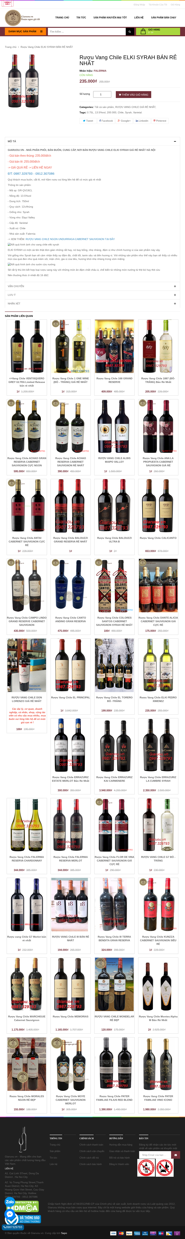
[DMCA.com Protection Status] (22, 1206)
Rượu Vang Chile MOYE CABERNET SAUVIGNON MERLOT (70, 1100)
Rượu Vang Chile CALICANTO (158, 537)
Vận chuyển (16, 286)
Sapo (64, 1233)
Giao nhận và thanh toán (122, 1151)
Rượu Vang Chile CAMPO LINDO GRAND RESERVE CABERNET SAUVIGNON (27, 621)
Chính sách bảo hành (90, 1164)
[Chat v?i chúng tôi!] (9, 1214)
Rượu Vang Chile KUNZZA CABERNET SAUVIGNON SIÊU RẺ (158, 940)
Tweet (89, 120)
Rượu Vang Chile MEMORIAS (70, 1016)
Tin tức (53, 1157)
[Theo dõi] (175, 1155)
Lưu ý (12, 294)
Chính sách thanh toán (91, 1144)
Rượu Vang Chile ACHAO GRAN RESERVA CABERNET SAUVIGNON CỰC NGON (26, 462)
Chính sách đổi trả (89, 1157)
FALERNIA (100, 70)
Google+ (125, 120)
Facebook (107, 120)
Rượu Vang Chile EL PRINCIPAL (70, 697)
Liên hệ (53, 1164)
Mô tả (12, 141)
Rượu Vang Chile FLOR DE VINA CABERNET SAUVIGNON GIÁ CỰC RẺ (114, 861)
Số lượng (84, 93)
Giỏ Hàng (175, 4)
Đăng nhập (139, 4)
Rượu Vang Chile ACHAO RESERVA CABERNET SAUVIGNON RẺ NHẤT (70, 462)
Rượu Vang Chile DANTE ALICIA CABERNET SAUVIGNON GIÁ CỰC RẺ (158, 621)
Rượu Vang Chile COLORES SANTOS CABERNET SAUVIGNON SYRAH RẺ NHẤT (114, 621)
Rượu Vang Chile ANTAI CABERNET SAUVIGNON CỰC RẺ (27, 541)
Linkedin (143, 120)
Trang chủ (55, 1144)
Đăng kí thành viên (119, 1164)
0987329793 (14, 1227)
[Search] (129, 31)
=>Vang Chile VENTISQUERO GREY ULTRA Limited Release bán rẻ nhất (26, 382)
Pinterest (160, 120)
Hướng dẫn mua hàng (120, 1144)
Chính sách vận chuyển (91, 1151)
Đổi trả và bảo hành (119, 1157)
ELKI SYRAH (15, 249)
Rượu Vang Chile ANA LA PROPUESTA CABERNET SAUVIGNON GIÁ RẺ (158, 462)
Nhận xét (14, 303)
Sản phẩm (55, 1151)
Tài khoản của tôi (158, 4)
